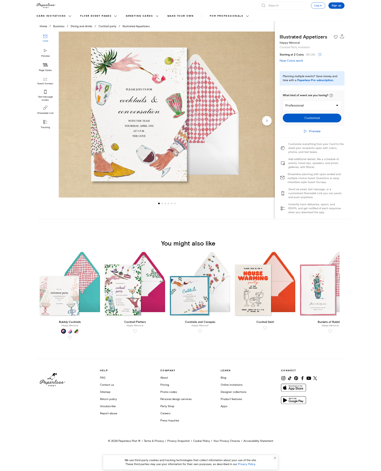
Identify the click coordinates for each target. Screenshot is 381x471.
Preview (45, 56)
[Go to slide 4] (165, 203)
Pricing (164, 385)
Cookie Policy (201, 441)
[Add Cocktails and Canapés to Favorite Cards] (200, 331)
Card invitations (51, 15)
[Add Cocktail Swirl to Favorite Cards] (265, 328)
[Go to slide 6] (171, 203)
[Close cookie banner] (275, 458)
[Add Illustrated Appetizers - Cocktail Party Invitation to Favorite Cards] (335, 37)
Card (45, 41)
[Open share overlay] (342, 36)
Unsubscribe (108, 406)
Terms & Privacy (154, 441)
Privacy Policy (246, 464)
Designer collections (233, 392)
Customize (312, 118)
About (164, 377)
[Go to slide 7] (175, 203)
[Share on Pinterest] (296, 378)
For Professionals (226, 15)
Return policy (108, 399)
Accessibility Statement (258, 441)
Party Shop (167, 406)
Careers (165, 413)
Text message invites (45, 98)
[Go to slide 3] (162, 203)
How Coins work (291, 61)
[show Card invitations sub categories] (69, 16)
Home (43, 26)
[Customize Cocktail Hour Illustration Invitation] (166, 114)
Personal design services (176, 399)
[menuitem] (54, 16)
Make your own (180, 15)
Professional (294, 105)
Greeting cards (139, 15)
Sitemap (105, 392)
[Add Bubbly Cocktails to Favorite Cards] (69, 337)
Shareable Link (45, 113)
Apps (224, 406)
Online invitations (231, 385)
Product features (231, 399)
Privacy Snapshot (178, 441)
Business (58, 26)
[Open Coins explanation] (320, 55)
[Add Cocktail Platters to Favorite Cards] (135, 331)
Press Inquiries (169, 420)
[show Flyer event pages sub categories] (115, 16)
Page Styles (45, 70)
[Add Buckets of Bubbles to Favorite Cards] (330, 331)
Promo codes (168, 392)
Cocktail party (107, 26)
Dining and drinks (81, 26)
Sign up (336, 5)
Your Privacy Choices (226, 441)
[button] (331, 95)
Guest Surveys (45, 83)
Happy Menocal (290, 42)
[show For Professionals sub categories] (247, 16)
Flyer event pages (96, 15)
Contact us (107, 385)
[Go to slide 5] (168, 203)
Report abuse (108, 413)
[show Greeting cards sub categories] (157, 16)
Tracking (45, 127)
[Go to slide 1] (159, 203)
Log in (318, 5)
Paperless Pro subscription (315, 80)
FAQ (102, 377)
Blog (223, 377)
